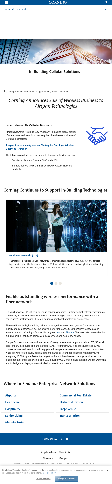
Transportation (70, 416)
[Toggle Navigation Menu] (6, 3)
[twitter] (61, 439)
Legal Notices (57, 463)
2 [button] (56, 283)
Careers (48, 458)
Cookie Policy (49, 473)
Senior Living (14, 416)
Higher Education (71, 402)
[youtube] (67, 439)
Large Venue (68, 409)
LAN (58, 332)
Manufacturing (15, 422)
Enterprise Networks (16, 9)
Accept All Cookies (66, 478)
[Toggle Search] (106, 3)
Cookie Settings (43, 479)
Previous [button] (9, 235)
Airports (10, 395)
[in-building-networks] (58, 3)
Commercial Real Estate (76, 395)
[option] (56, 237)
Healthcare (12, 402)
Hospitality (12, 409)
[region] (56, 475)
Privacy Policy (89, 463)
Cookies (17, 463)
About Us (64, 452)
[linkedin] (55, 439)
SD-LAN (70, 332)
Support (64, 458)
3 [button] (60, 283)
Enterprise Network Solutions (22, 91)
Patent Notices (73, 463)
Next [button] (102, 235)
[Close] (107, 470)
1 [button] (51, 283)
